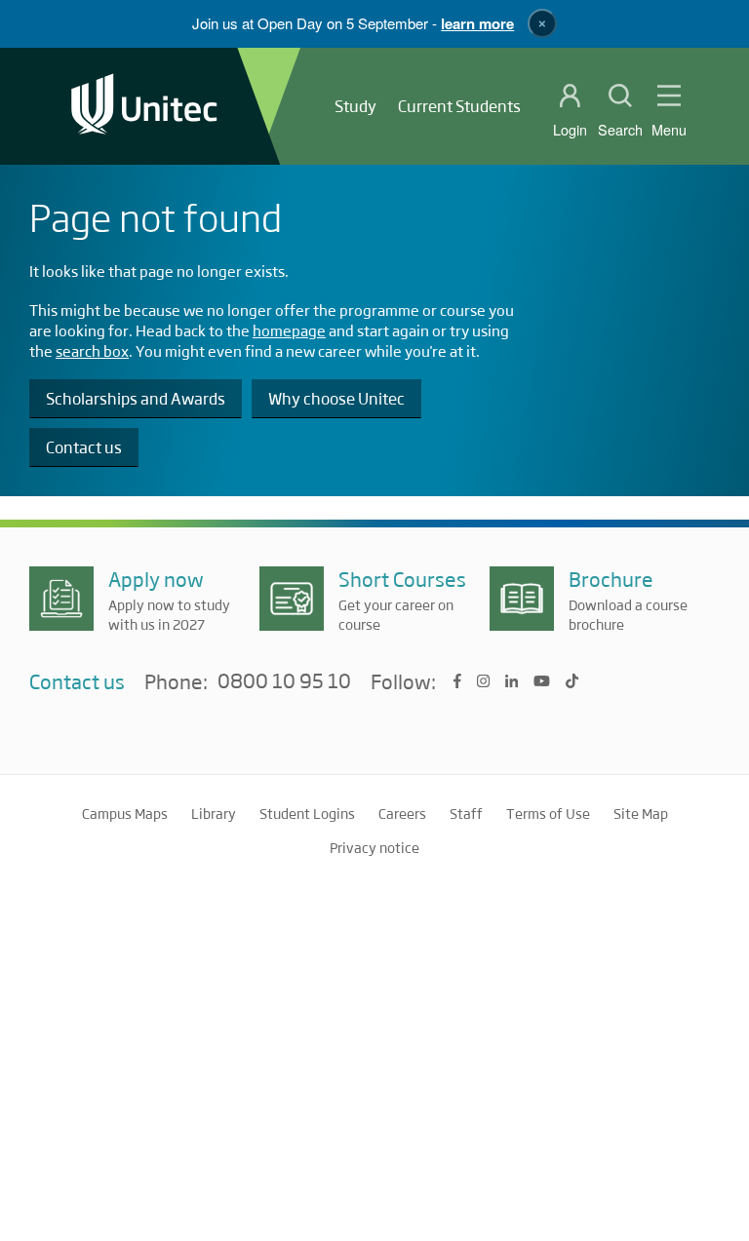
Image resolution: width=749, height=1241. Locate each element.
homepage (289, 330)
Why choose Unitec (336, 398)
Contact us (84, 447)
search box (92, 350)
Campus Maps (125, 813)
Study (355, 106)
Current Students (459, 106)
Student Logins (307, 813)
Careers (402, 813)
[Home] (144, 106)
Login (570, 129)
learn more (477, 23)
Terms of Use (548, 813)
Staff (466, 813)
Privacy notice (374, 847)
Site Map (640, 813)
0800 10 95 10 (284, 681)
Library (213, 813)
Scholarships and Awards (135, 398)
